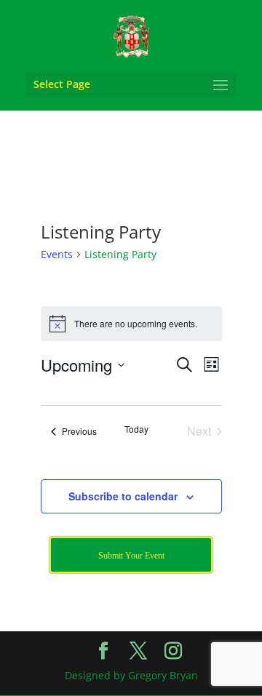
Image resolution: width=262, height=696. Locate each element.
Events (57, 254)
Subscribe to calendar (123, 496)
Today (136, 429)
